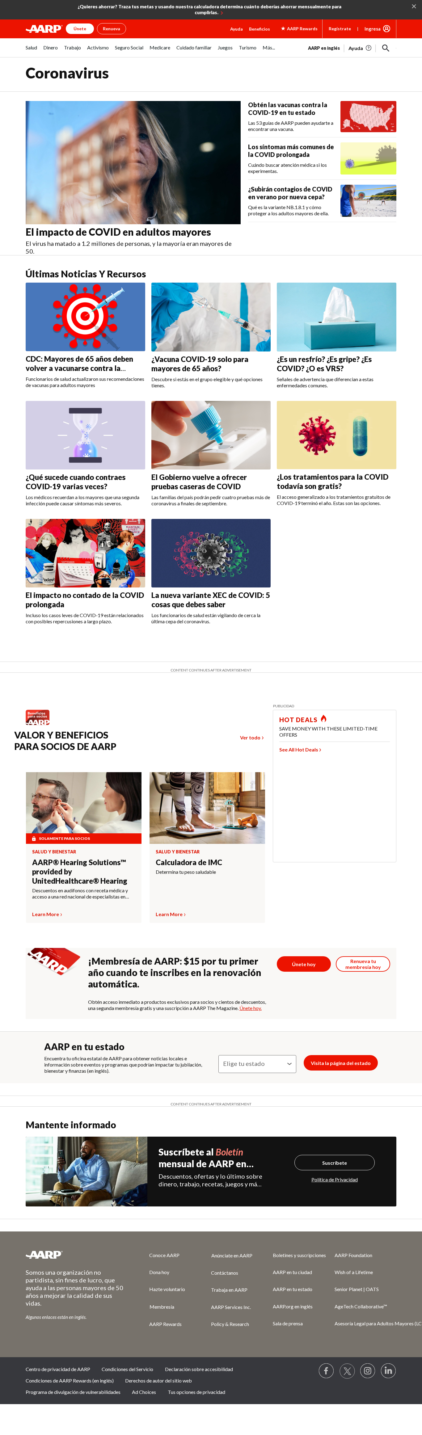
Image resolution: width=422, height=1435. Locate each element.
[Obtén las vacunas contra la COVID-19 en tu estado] (368, 117)
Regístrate (340, 28)
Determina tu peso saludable (186, 872)
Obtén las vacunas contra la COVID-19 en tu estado (287, 108)
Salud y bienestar (54, 851)
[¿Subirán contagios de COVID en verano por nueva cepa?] (368, 201)
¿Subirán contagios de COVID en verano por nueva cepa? (290, 192)
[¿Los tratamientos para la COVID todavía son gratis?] (336, 435)
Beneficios (259, 29)
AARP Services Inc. (231, 1307)
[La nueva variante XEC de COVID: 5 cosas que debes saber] (211, 553)
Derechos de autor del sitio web (158, 1380)
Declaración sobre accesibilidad (199, 1369)
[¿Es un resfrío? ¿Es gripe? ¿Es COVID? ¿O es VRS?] (336, 317)
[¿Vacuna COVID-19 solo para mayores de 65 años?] (211, 317)
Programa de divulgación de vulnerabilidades (73, 1392)
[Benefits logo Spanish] (41, 725)
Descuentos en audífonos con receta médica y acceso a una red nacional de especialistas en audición (80, 893)
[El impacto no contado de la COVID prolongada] (85, 553)
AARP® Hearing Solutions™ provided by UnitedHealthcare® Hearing (79, 871)
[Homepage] (44, 28)
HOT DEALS (298, 719)
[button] (386, 48)
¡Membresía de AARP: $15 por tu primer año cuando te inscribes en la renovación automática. (174, 972)
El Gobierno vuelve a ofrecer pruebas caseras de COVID (199, 482)
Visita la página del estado (341, 1063)
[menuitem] (31, 50)
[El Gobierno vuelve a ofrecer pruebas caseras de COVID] (211, 435)
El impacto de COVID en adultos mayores (118, 232)
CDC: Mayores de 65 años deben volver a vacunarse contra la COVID (79, 368)
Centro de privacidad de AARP (58, 1369)
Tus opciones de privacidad (196, 1392)
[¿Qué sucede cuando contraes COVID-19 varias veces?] (85, 435)
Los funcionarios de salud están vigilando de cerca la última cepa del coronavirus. (205, 618)
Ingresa (373, 29)
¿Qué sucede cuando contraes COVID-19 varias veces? (75, 482)
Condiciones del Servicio (127, 1369)
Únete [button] (80, 28)
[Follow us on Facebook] (326, 1371)
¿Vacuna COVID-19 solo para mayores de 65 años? (199, 364)
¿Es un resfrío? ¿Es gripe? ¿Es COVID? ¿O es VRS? (324, 364)
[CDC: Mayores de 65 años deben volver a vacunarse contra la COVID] (85, 317)
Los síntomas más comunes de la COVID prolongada (291, 150)
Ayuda (236, 29)
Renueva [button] (111, 28)
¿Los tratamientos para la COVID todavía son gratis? (332, 481)
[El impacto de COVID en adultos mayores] (133, 163)
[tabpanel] (352, 47)
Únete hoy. (250, 1008)
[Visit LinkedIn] (388, 1371)
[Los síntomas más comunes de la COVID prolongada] (368, 158)
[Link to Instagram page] (368, 1371)
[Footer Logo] (75, 1254)
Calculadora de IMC (189, 862)
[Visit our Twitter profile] (347, 1371)
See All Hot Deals (298, 749)
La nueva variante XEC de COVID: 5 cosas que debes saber (210, 600)
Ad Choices (144, 1392)
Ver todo (250, 737)
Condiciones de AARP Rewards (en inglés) (70, 1380)
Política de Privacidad (334, 1179)
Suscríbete (334, 1163)
